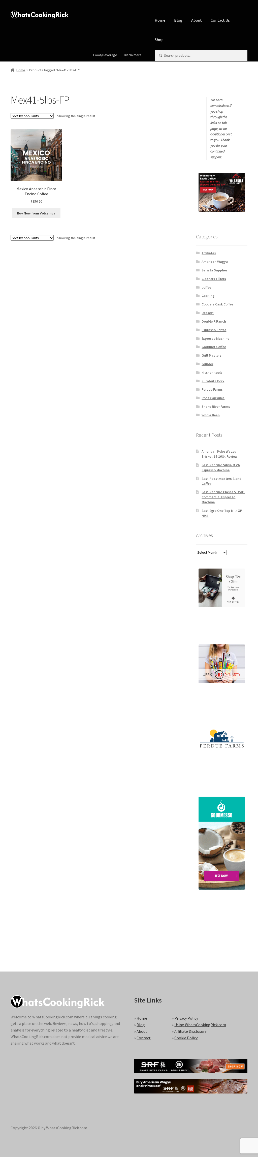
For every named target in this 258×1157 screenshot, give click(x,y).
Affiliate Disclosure (190, 1031)
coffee (206, 287)
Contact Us (220, 20)
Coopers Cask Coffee (217, 304)
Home (160, 20)
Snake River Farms (216, 406)
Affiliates (209, 253)
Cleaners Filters (214, 278)
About (196, 20)
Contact (144, 1037)
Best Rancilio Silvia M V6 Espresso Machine (221, 467)
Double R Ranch (214, 321)
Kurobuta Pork (213, 381)
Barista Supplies (215, 270)
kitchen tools (212, 372)
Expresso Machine (215, 338)
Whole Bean (211, 415)
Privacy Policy (186, 1018)
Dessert (208, 312)
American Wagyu (215, 261)
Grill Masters (211, 355)
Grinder (207, 364)
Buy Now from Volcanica (36, 213)
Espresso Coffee (214, 330)
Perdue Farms (212, 389)
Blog (178, 20)
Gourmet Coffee (214, 347)
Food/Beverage (105, 55)
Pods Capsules (213, 398)
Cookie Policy (186, 1037)
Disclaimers (132, 55)
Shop (159, 39)
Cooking (208, 295)
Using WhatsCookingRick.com (200, 1024)
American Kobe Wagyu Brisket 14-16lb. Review (219, 454)
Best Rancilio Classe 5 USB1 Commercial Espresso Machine (223, 497)
